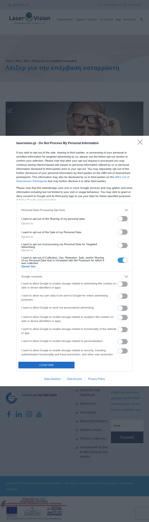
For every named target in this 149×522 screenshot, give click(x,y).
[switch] (123, 218)
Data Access (74, 378)
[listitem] (74, 210)
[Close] (141, 143)
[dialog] (74, 261)
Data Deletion (52, 378)
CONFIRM (46, 365)
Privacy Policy (96, 378)
